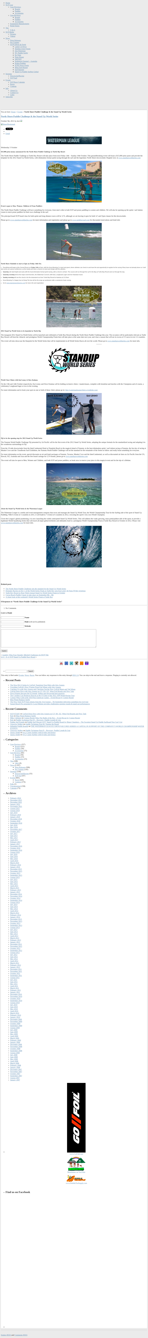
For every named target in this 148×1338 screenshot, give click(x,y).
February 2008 (15, 1065)
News (8, 38)
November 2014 (16, 896)
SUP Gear (9, 5)
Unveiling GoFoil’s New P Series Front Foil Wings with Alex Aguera (35, 687)
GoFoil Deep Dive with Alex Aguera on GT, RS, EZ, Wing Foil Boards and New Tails (42, 691)
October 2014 (15, 898)
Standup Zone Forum (22, 49)
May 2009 (14, 1034)
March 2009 (14, 1038)
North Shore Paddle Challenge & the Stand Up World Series (29, 116)
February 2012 (15, 965)
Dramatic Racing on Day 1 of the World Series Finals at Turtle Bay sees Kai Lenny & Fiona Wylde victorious (46, 591)
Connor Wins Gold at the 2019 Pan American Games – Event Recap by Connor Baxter (42, 698)
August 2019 (15, 811)
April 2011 (14, 986)
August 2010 (15, 1003)
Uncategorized (15, 786)
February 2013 (15, 940)
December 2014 (16, 894)
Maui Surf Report (21, 68)
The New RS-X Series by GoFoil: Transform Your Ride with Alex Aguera (37, 685)
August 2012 (15, 953)
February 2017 (15, 842)
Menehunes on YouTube (76, 1172)
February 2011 (15, 990)
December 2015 (16, 869)
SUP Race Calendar (17, 82)
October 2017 (15, 831)
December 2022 (16, 802)
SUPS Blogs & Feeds (18, 45)
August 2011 (15, 978)
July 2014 (13, 905)
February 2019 (15, 815)
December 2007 (16, 1070)
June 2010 (14, 1007)
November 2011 (16, 971)
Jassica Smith (15, 733)
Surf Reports (19, 70)
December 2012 (16, 944)
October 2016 (15, 848)
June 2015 (14, 882)
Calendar (13, 788)
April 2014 (14, 911)
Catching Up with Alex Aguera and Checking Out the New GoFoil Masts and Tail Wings (42, 689)
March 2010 (14, 1013)
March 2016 (14, 863)
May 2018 (14, 827)
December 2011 (16, 969)
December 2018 (16, 819)
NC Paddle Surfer (21, 53)
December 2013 (16, 919)
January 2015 (15, 892)
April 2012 (14, 961)
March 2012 (14, 963)
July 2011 (13, 980)
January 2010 (15, 1017)
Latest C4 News (21, 47)
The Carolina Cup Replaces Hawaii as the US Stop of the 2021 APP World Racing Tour (42, 696)
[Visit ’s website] (21, 121)
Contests (13, 86)
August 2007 (15, 1078)
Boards (17, 9)
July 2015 (13, 880)
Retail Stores (14, 26)
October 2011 (15, 973)
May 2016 (14, 859)
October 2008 (15, 1049)
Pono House (19, 57)
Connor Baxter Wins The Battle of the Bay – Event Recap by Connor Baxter (52, 718)
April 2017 (14, 840)
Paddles (17, 11)
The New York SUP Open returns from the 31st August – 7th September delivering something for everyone (49, 702)
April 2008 (14, 1061)
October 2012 (15, 948)
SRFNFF (18, 59)
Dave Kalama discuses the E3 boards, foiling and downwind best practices (37, 693)
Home (8, 3)
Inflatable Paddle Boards (19, 726)
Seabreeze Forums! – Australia (26, 61)
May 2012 (14, 959)
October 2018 (15, 821)
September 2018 (16, 823)
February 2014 (15, 915)
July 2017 (13, 834)
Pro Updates (14, 42)
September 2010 (16, 1001)
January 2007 (15, 1080)
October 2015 (15, 873)
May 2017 (14, 838)
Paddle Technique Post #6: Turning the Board (42, 724)
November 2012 (16, 946)
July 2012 (13, 955)
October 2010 (15, 999)
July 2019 (13, 813)
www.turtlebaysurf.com (80, 220)
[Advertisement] (74, 575)
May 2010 (14, 1009)
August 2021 (15, 809)
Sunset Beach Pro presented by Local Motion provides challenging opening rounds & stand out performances (50, 704)
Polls (12, 784)
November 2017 (16, 829)
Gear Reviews (15, 15)
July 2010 (13, 1005)
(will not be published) (35, 622)
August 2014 (15, 902)
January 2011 (15, 992)
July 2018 (13, 825)
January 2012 (15, 967)
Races (12, 84)
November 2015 (16, 871)
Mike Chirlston (15, 718)
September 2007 (16, 1076)
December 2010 (16, 994)
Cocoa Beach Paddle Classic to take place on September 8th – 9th (30, 595)
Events (8, 80)
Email (8, 134)
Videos (12, 36)
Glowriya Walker (16, 724)
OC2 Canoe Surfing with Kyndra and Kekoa (39, 733)
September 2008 (16, 1051)
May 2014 (14, 909)
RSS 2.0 (75, 675)
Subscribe (9, 97)
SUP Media (10, 32)
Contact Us (14, 93)
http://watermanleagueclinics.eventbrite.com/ (81, 390)
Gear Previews (15, 7)
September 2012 (16, 951)
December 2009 (16, 1019)
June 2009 (14, 1032)
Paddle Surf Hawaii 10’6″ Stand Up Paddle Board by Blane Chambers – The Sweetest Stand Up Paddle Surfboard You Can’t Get (74, 722)
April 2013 (14, 936)
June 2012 (14, 957)
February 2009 (15, 1040)
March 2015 (14, 888)
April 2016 (14, 861)
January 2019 (15, 817)
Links (12, 95)
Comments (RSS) (21, 1335)
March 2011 (14, 988)
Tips (7, 28)
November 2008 (16, 1047)
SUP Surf (13, 78)
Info (7, 88)
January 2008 (15, 1067)
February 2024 (15, 798)
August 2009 (15, 1028)
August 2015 (15, 877)
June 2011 (14, 982)
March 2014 (14, 913)
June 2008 (14, 1057)
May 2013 (14, 934)
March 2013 (14, 938)
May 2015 (14, 884)
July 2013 (13, 930)
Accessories (19, 13)
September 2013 (16, 925)
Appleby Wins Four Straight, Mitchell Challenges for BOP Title (25, 655)
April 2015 (14, 886)
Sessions (9, 74)
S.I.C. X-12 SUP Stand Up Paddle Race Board (18, 657)
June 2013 (14, 932)
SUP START (15, 714)
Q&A (17, 763)
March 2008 (14, 1063)
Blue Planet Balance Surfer (20, 700)
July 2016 (13, 854)
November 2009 (16, 1021)
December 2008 (16, 1044)
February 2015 (15, 890)
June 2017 (14, 836)
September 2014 (16, 900)
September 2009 (16, 1026)
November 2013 (16, 921)
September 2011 (16, 976)
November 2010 (16, 996)
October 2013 (15, 923)
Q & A (12, 30)
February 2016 (15, 865)
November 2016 (16, 846)
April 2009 (14, 1036)
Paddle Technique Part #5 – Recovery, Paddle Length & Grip (38, 720)
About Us (13, 91)
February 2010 (15, 1015)
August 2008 (15, 1053)
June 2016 (14, 857)
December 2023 (16, 800)
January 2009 (15, 1042)
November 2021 (16, 806)
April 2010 (14, 1011)
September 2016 (16, 850)
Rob (11, 716)
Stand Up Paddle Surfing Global (27, 72)
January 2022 (15, 804)
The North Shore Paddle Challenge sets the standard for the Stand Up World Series (36, 589)
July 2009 (13, 1030)
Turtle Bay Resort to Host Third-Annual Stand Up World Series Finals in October (35, 593)
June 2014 (14, 907)
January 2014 (15, 917)
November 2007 (16, 1072)
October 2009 (15, 1024)
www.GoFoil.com (76, 1154)
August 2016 (15, 852)
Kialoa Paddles (20, 63)
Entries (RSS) (6, 1335)
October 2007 (15, 1074)
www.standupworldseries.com (129, 158)
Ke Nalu (18, 55)
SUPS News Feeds (22, 65)
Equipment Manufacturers (19, 24)
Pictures (13, 34)
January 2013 (15, 942)
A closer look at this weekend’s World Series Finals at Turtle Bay (29, 597)
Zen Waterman (20, 51)
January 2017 (15, 844)
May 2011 (14, 984)
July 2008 (13, 1055)
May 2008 (14, 1059)
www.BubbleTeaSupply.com (76, 1183)
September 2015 (16, 875)
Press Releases (15, 40)
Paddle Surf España (17, 722)
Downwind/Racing (17, 76)
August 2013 (15, 928)
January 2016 (15, 867)
